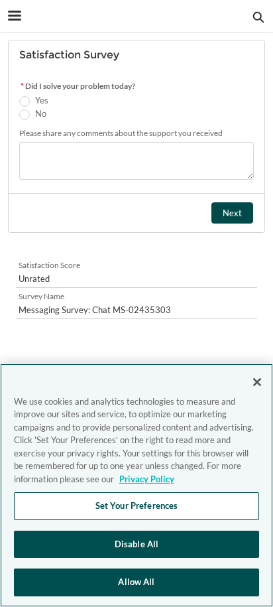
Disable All (136, 544)
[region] (136, 485)
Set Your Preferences (136, 505)
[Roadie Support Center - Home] (136, 16)
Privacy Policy (146, 479)
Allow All (136, 581)
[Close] (257, 382)
